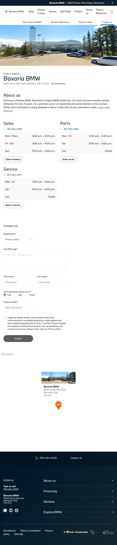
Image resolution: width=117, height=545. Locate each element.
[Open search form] (112, 11)
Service (53, 11)
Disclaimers (9, 530)
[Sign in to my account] (112, 3)
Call (9, 295)
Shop (31, 11)
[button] (58, 405)
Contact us (8, 480)
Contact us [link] (107, 22)
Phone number (11, 302)
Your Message (10, 249)
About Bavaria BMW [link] (32, 22)
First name (9, 276)
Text (20, 295)
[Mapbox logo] (7, 354)
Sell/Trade (65, 11)
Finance (78, 11)
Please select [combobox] (12, 239)
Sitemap (18, 534)
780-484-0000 (10, 489)
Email (32, 295)
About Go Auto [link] (86, 22)
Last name (42, 276)
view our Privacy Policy (50, 329)
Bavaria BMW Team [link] (60, 22)
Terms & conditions (30, 530)
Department (9, 234)
